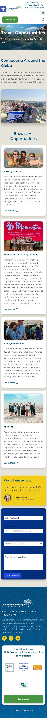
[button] (3, 9)
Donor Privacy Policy (24, 711)
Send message (12, 575)
